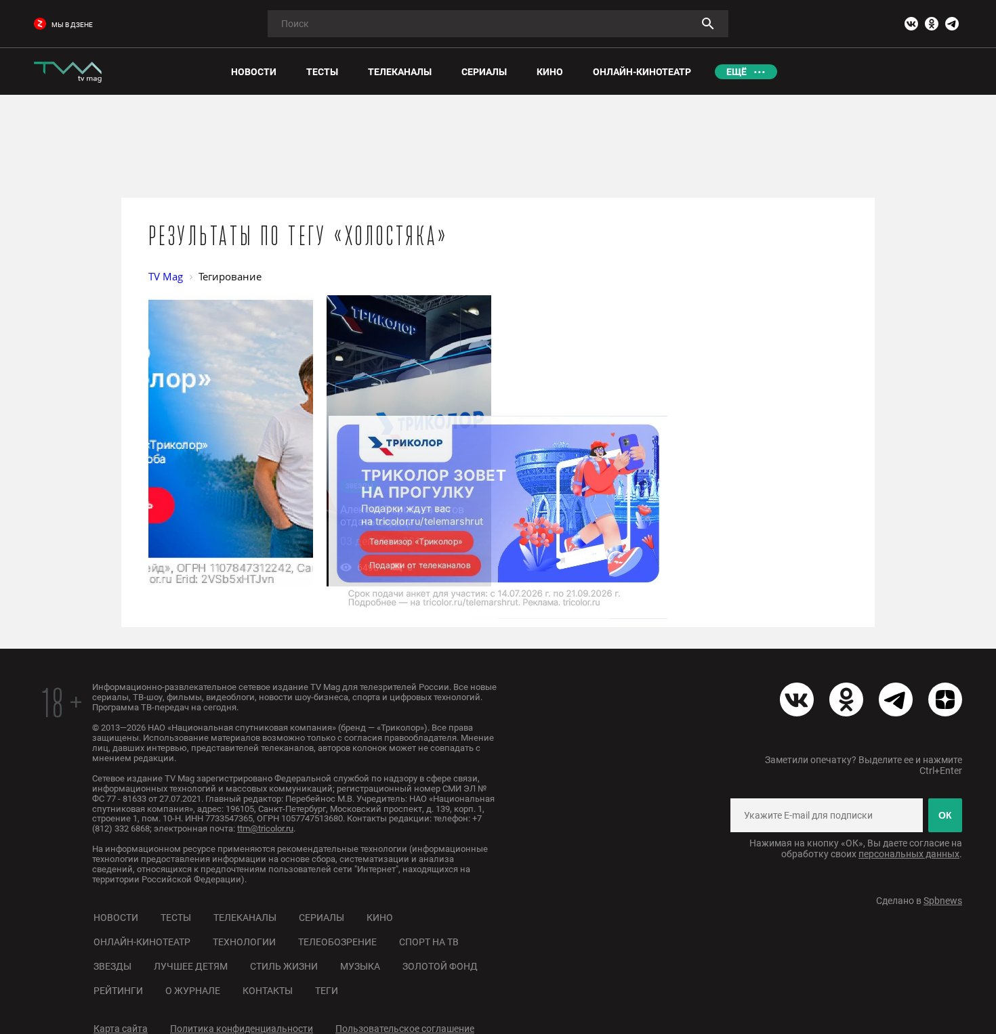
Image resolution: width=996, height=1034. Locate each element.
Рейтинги (118, 990)
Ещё (736, 71)
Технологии (244, 941)
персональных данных (908, 853)
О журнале (192, 990)
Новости (116, 917)
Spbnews (943, 900)
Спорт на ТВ (429, 941)
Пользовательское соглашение (404, 1028)
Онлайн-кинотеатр (142, 941)
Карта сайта (121, 1028)
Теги (326, 990)
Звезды (112, 966)
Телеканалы (244, 917)
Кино (380, 917)
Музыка (360, 966)
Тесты (176, 917)
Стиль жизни (284, 966)
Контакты (268, 990)
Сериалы (321, 917)
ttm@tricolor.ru (265, 828)
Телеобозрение (337, 941)
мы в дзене (72, 24)
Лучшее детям (191, 966)
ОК (945, 815)
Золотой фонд (440, 966)
